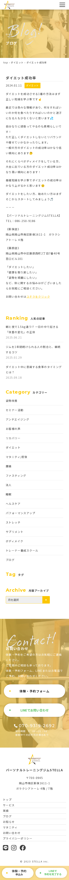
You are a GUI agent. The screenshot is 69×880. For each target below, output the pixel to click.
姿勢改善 (12, 401)
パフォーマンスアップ (20, 513)
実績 (6, 811)
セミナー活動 (14, 410)
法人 (9, 485)
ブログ (10, 560)
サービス (9, 805)
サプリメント (14, 532)
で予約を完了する (53, 872)
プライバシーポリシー (17, 838)
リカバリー (13, 438)
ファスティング (16, 475)
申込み (19, 872)
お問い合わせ (12, 833)
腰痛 (9, 466)
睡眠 (9, 494)
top (5, 62)
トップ (7, 799)
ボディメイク (14, 541)
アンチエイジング (17, 419)
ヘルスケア (13, 504)
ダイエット (17, 62)
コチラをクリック (38, 296)
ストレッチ (13, 522)
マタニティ (10, 827)
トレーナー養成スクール (22, 550)
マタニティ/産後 (16, 457)
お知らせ (9, 822)
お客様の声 (13, 429)
